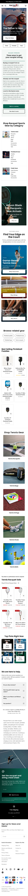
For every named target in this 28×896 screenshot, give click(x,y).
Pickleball (14, 45)
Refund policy (4, 888)
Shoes (12, 137)
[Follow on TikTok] (22, 869)
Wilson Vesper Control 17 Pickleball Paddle (7, 370)
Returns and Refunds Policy (7, 849)
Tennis (6, 45)
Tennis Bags (14, 486)
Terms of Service (6, 855)
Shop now (14, 220)
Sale (12, 146)
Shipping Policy (5, 845)
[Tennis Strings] (14, 500)
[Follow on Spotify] (3, 872)
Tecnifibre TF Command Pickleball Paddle (7, 419)
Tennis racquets (19, 340)
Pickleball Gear (15, 152)
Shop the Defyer (9, 38)
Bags (12, 139)
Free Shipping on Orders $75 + (14, 1)
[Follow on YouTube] (18, 869)
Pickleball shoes (20, 335)
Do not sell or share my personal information (6, 859)
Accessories (14, 143)
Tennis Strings (14, 513)
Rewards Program (20, 853)
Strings (12, 135)
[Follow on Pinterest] (14, 869)
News (17, 851)
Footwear (13, 172)
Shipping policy (5, 890)
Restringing (13, 145)
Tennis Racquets (14, 459)
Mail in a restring (14, 106)
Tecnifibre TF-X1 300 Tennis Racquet (7, 624)
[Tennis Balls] (14, 554)
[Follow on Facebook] (3, 869)
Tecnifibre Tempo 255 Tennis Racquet (20, 601)
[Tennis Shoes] (14, 527)
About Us (18, 845)
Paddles (13, 154)
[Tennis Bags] (14, 473)
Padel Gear (14, 168)
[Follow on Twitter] (7, 869)
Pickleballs (13, 159)
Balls (12, 141)
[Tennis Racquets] (14, 446)
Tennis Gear (14, 131)
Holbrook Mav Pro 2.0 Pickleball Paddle (20, 370)
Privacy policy (12, 888)
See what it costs (14, 111)
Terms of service (19, 888)
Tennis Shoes (14, 540)
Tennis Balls (14, 567)
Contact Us (18, 848)
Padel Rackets (14, 170)
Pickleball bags (8, 340)
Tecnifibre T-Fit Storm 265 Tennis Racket (7, 601)
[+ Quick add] (10, 364)
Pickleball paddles (8, 335)
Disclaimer (4, 864)
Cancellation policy (6, 891)
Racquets (13, 133)
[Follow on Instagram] (10, 869)
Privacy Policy (5, 852)
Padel (21, 45)
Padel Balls (13, 176)
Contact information (14, 890)
